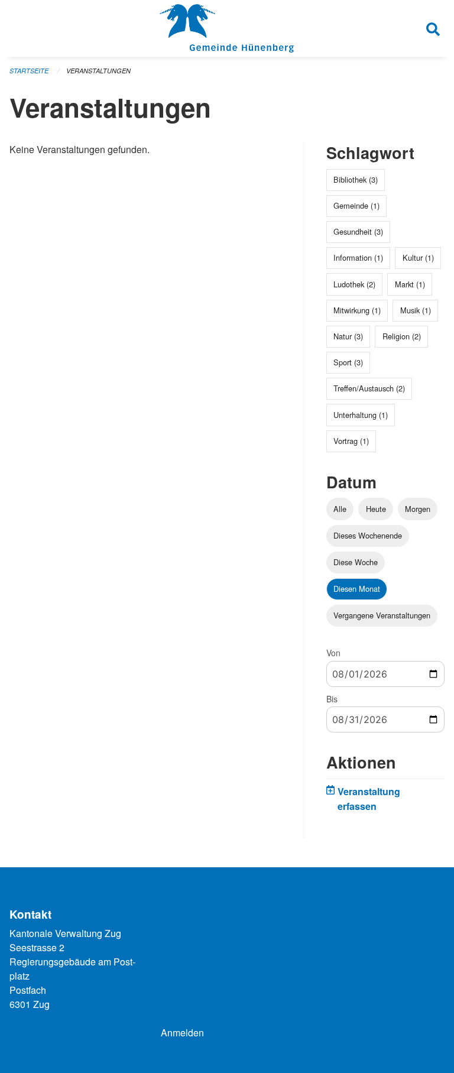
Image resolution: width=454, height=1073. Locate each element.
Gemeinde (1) (356, 205)
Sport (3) (348, 362)
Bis (332, 699)
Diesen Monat (356, 588)
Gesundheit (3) (358, 231)
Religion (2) (401, 336)
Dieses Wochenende (367, 535)
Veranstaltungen (98, 70)
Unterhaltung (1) (360, 414)
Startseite (28, 70)
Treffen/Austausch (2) (369, 388)
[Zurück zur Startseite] (227, 28)
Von (333, 653)
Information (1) (358, 257)
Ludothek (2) (354, 284)
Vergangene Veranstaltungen (381, 615)
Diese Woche (355, 562)
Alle (339, 508)
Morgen (417, 508)
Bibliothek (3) (355, 179)
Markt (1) (410, 284)
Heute (376, 508)
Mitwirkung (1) (357, 310)
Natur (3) (348, 336)
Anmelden (182, 1032)
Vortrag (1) (351, 440)
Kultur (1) (418, 257)
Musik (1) (415, 310)
